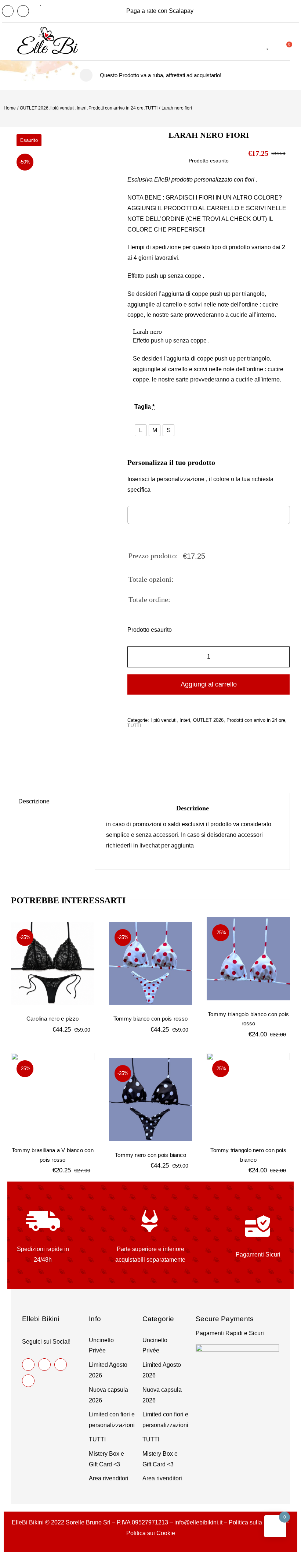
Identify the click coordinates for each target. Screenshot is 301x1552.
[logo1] (47, 39)
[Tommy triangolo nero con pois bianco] (248, 1094)
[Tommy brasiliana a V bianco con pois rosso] (52, 1094)
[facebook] (8, 11)
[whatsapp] (28, 1380)
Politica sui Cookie (150, 1533)
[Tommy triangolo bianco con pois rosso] (248, 958)
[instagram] (23, 11)
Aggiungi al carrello (209, 684)
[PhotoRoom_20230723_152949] (63, 231)
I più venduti (163, 720)
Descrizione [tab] (34, 801)
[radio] (140, 430)
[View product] (168, 332)
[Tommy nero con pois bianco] (150, 1099)
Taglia (144, 407)
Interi (184, 720)
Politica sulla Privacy (256, 1522)
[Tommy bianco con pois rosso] (150, 963)
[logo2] (46, 29)
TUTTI (134, 725)
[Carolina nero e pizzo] (52, 963)
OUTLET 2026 (208, 720)
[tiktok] (60, 1364)
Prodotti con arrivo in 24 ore (255, 720)
